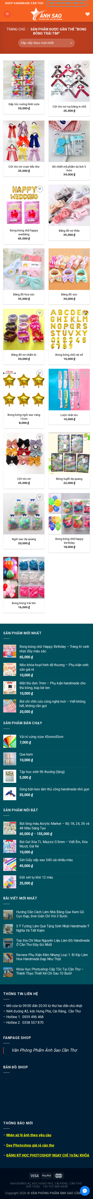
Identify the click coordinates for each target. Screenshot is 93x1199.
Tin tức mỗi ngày (55, 1186)
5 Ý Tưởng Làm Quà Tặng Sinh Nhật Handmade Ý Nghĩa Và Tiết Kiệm (52, 928)
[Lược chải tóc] (69, 389)
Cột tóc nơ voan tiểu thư (23, 166)
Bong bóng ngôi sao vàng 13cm (24, 416)
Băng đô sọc (69, 294)
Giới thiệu (33, 1186)
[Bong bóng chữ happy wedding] (23, 205)
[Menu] (7, 14)
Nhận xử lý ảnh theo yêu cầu (28, 1135)
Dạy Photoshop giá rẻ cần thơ (30, 1145)
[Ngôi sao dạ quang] (23, 513)
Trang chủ (16, 29)
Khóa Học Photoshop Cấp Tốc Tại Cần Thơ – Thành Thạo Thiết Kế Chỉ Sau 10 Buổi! (49, 971)
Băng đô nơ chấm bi (23, 354)
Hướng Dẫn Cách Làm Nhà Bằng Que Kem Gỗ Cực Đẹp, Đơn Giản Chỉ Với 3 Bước (50, 914)
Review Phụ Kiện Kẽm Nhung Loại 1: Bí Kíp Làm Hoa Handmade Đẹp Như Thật (52, 957)
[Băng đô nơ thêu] (69, 205)
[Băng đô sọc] (69, 269)
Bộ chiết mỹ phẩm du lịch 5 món (69, 168)
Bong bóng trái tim (24, 603)
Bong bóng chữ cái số (69, 354)
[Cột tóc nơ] (23, 453)
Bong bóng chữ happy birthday (69, 540)
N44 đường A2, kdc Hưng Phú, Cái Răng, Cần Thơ (46, 1183)
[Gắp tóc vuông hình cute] (23, 79)
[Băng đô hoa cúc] (23, 269)
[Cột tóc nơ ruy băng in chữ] (69, 81)
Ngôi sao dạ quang (24, 539)
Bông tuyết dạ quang (69, 478)
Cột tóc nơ (24, 478)
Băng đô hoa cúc (23, 294)
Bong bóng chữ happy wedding (24, 232)
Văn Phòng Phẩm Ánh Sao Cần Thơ (44, 1050)
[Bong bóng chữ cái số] (69, 329)
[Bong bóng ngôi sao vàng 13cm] (23, 389)
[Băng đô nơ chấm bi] (23, 329)
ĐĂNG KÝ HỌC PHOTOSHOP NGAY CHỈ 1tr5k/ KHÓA (47, 1155)
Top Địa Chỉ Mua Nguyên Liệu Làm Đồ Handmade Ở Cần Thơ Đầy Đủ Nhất (53, 942)
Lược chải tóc (69, 415)
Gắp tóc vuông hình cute (23, 104)
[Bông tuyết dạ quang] (69, 453)
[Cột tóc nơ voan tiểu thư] (23, 141)
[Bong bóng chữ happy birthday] (69, 513)
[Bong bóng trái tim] (23, 577)
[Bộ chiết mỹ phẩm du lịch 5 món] (69, 141)
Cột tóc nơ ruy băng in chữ (69, 106)
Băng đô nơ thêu (69, 230)
